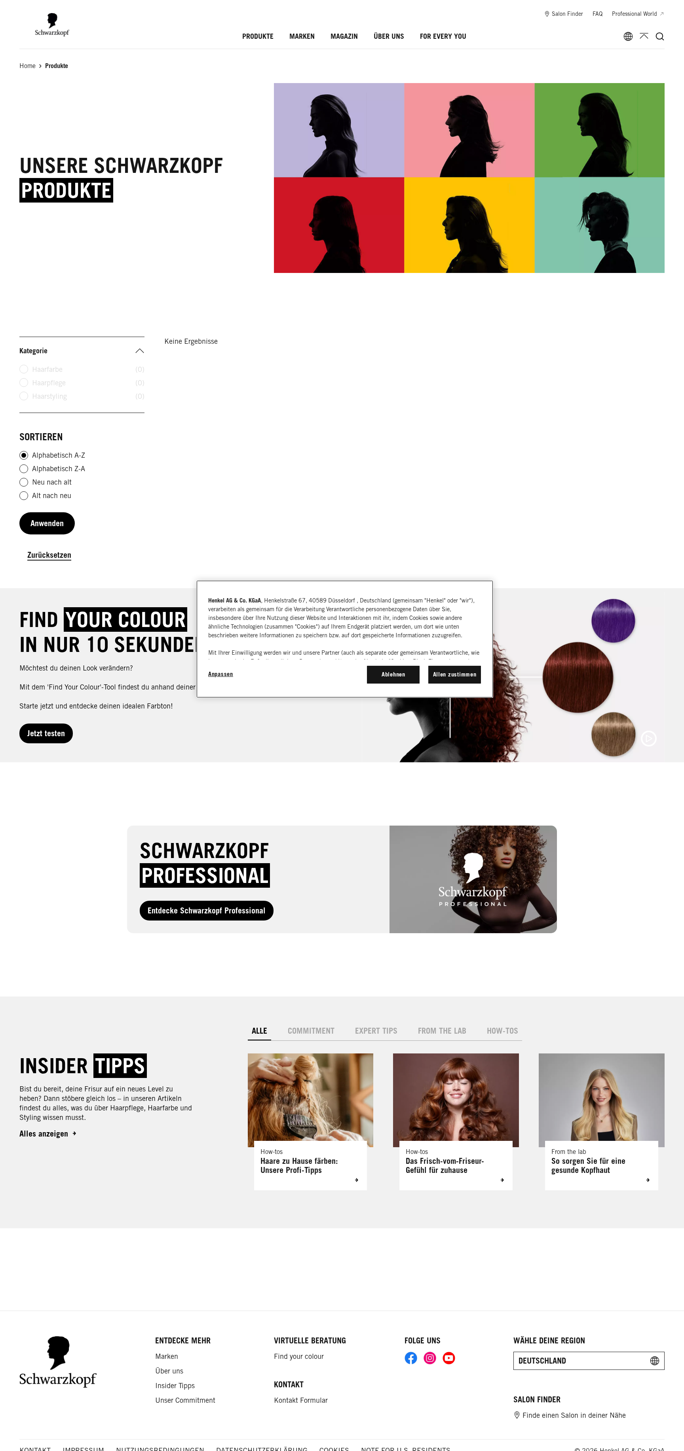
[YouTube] (449, 1358)
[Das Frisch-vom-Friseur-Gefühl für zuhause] (456, 1121)
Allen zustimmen (455, 674)
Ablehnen (393, 674)
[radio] (23, 455)
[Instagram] (430, 1358)
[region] (344, 638)
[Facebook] (411, 1358)
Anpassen (220, 674)
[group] (456, 1121)
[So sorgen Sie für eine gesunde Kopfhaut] (602, 1121)
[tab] (259, 1031)
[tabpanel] (456, 1115)
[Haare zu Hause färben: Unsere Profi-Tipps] (311, 1121)
